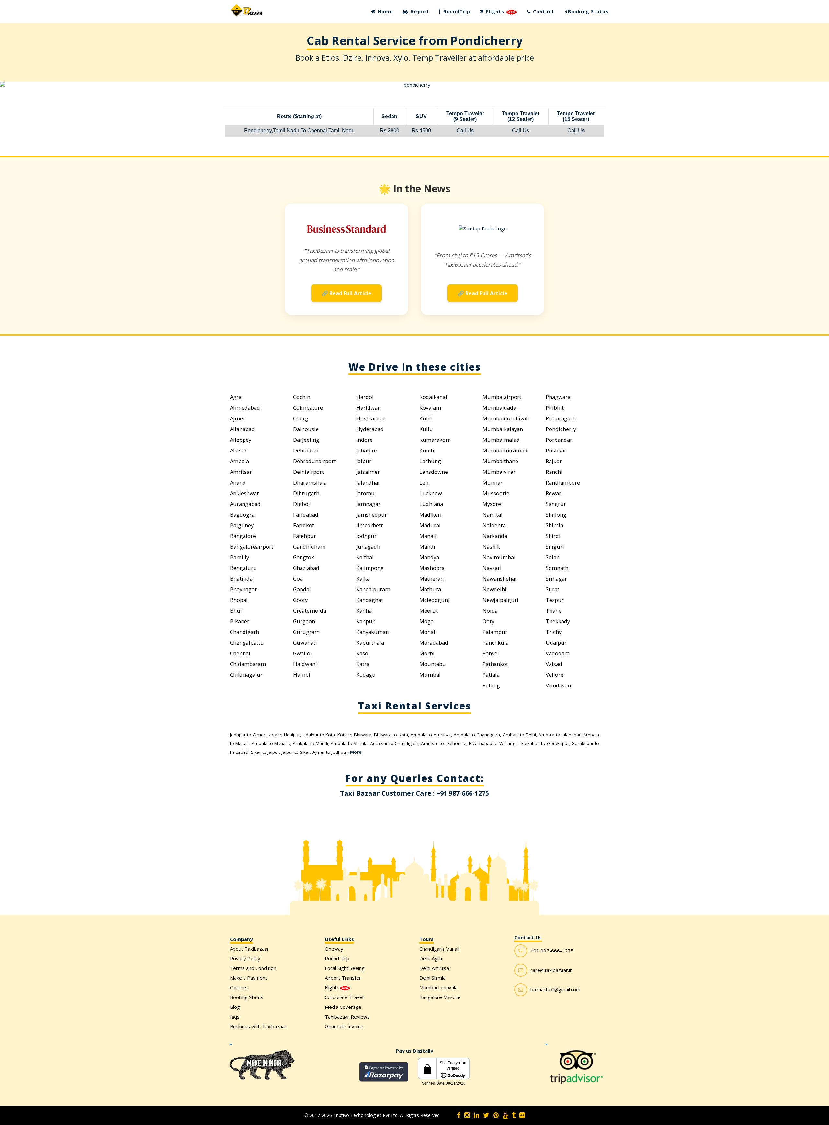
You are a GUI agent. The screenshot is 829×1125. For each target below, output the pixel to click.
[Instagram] (467, 1115)
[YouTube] (505, 1115)
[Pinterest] (496, 1115)
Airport (419, 11)
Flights (495, 11)
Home (384, 11)
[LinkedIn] (476, 1115)
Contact (542, 11)
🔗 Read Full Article (346, 293)
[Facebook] (458, 1115)
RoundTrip (456, 11)
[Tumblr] (514, 1115)
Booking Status (588, 11)
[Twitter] (486, 1115)
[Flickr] (522, 1115)
